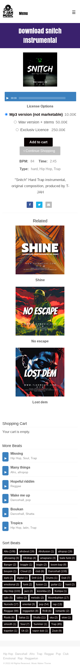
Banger (8, 564)
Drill (34, 577)
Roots (7, 617)
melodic (35, 597)
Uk (23, 630)
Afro (6, 551)
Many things (20, 467)
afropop (62, 551)
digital (20, 577)
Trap (54, 624)
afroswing (9, 558)
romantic (60, 610)
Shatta (37, 617)
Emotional (9, 658)
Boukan (16, 509)
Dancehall (54, 571)
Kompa (59, 591)
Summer (38, 624)
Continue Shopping (40, 151)
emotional (9, 584)
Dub (63, 577)
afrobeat (24, 551)
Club (65, 654)
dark (6, 577)
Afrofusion (44, 551)
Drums (50, 577)
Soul (23, 624)
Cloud (24, 571)
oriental (26, 604)
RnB (45, 610)
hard (68, 584)
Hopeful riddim (22, 481)
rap (55, 604)
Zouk (55, 630)
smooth (8, 624)
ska (52, 617)
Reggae (8, 610)
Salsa (22, 617)
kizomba (42, 591)
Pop (58, 654)
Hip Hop (8, 591)
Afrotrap (27, 558)
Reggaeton (31, 658)
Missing (16, 453)
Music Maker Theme (41, 663)
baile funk (65, 558)
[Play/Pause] (7, 98)
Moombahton (55, 597)
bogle (39, 564)
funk (25, 584)
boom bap (57, 564)
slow (64, 617)
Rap (20, 658)
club (37, 571)
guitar (54, 584)
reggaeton (29, 610)
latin (6, 597)
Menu (23, 13)
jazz (26, 591)
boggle (24, 564)
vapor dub (38, 630)
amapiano (46, 558)
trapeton (8, 630)
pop (41, 604)
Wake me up (20, 495)
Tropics (16, 523)
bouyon (8, 571)
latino (20, 597)
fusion (39, 584)
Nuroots (8, 604)
